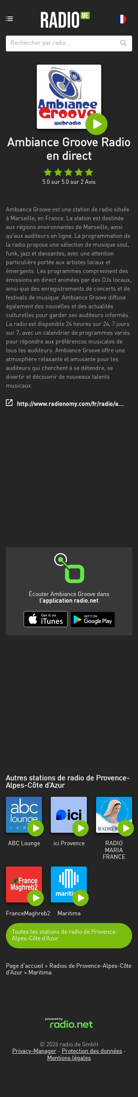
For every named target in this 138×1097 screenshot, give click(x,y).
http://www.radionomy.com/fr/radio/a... (70, 404)
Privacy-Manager (34, 1051)
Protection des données (92, 1051)
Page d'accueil (24, 966)
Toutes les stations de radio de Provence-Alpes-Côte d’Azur (65, 935)
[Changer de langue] (121, 19)
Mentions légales (69, 1058)
